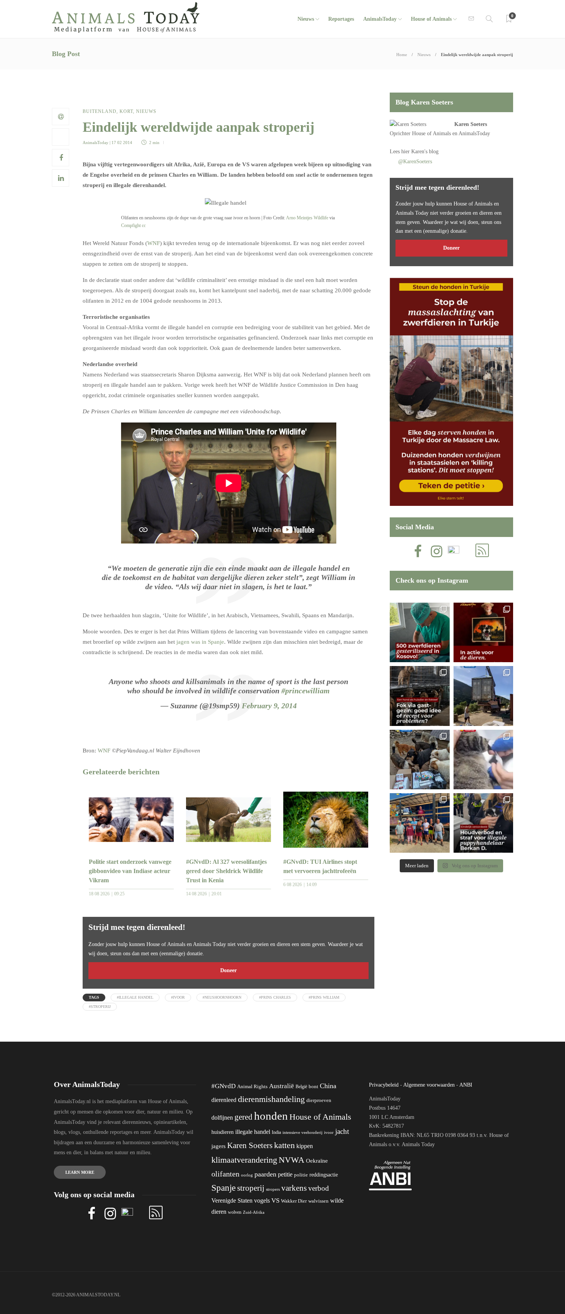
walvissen (318, 1201)
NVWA (291, 1160)
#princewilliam (305, 690)
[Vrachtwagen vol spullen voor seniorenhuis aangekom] (419, 823)
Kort (126, 111)
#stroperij (100, 1006)
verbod (318, 1188)
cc (144, 225)
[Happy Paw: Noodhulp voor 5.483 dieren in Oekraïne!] (419, 759)
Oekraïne (317, 1161)
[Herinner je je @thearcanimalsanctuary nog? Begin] (483, 696)
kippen (304, 1146)
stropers (273, 1189)
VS (275, 1200)
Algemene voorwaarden (429, 1085)
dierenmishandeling (271, 1099)
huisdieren (222, 1132)
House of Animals (431, 19)
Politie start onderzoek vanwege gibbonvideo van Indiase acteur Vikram (130, 870)
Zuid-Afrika (253, 1212)
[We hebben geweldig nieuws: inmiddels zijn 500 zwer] (419, 632)
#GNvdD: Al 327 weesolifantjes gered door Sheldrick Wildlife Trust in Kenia (226, 870)
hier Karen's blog (420, 151)
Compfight (131, 225)
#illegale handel (135, 997)
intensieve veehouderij (302, 1132)
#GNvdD (223, 1086)
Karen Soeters (470, 124)
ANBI (465, 1085)
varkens (294, 1188)
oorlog (247, 1175)
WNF (153, 243)
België (301, 1086)
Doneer (228, 970)
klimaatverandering (244, 1160)
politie (301, 1175)
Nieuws (305, 19)
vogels (262, 1200)
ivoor (329, 1132)
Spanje (223, 1188)
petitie (285, 1174)
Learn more (79, 1172)
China (328, 1086)
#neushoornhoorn (222, 997)
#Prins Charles (275, 997)
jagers (218, 1146)
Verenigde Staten (232, 1200)
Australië (281, 1086)
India (276, 1132)
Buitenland (99, 111)
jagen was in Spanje (200, 642)
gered (243, 1117)
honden (271, 1116)
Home (401, 54)
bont (313, 1086)
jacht (342, 1131)
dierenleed (223, 1100)
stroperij (250, 1188)
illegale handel (252, 1131)
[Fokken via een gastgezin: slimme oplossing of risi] (419, 696)
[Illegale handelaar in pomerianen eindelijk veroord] (483, 823)
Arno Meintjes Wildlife (307, 217)
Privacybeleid (384, 1085)
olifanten (225, 1174)
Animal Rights (252, 1086)
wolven (234, 1212)
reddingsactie (323, 1175)
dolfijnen (222, 1117)
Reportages (341, 19)
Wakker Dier (294, 1201)
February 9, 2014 (269, 705)
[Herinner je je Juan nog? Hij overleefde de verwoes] (483, 759)
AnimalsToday (95, 142)
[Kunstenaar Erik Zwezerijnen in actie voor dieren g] (483, 632)
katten (284, 1145)
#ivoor (178, 997)
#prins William (324, 997)
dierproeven (318, 1100)
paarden (265, 1174)
